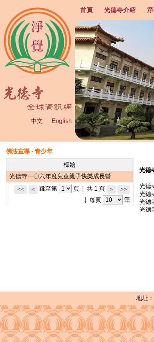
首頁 (86, 10)
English (62, 121)
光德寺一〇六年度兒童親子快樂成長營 (60, 176)
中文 (37, 121)
